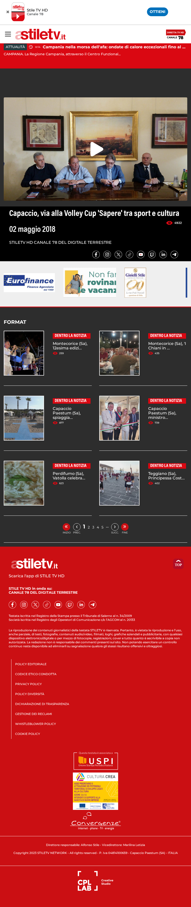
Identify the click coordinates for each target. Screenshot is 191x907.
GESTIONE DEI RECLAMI (33, 714)
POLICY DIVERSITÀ (29, 694)
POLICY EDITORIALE (31, 664)
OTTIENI (157, 11)
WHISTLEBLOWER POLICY (35, 724)
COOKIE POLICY (27, 734)
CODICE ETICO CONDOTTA (35, 674)
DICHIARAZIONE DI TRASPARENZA (42, 704)
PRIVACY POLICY (28, 684)
